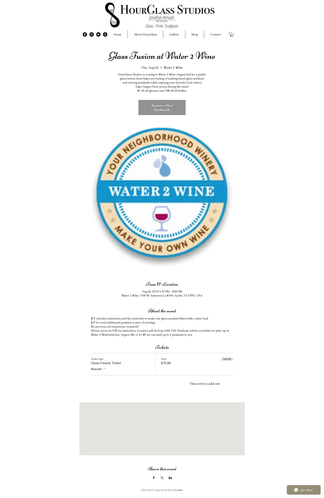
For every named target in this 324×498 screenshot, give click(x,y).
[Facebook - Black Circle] (85, 34)
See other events (162, 109)
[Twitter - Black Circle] (98, 34)
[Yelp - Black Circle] (105, 34)
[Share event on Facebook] (153, 477)
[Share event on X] (162, 477)
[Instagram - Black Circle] (91, 34)
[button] (231, 34)
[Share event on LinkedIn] (170, 477)
